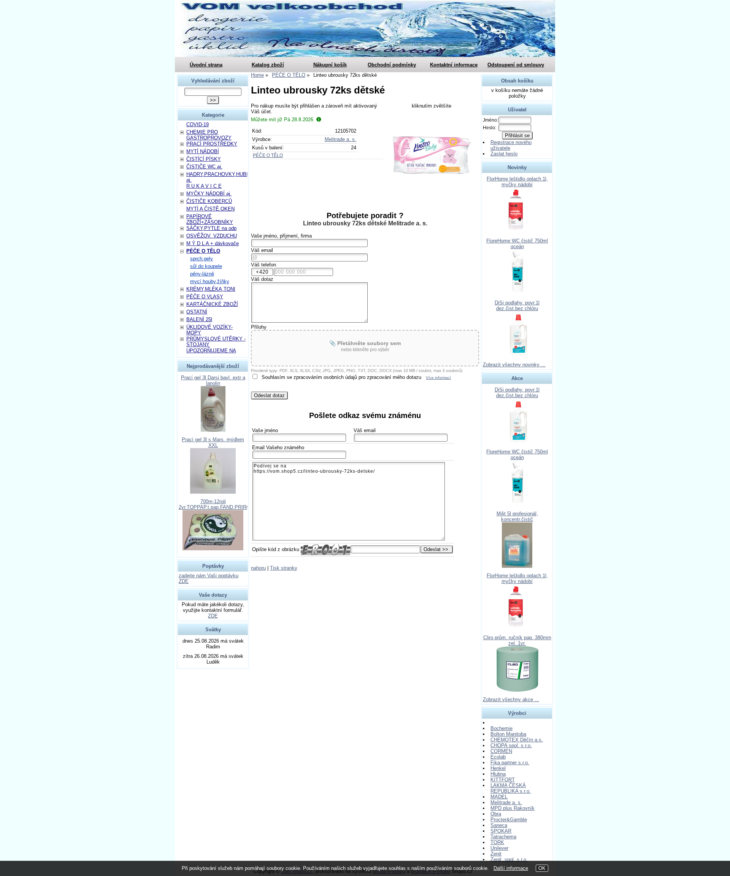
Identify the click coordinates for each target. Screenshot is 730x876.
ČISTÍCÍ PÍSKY (203, 159)
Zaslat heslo (503, 154)
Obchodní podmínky (392, 65)
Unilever (499, 848)
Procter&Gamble (508, 819)
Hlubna (498, 774)
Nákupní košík (330, 65)
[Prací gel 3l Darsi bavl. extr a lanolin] (213, 430)
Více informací (438, 377)
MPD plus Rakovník (512, 808)
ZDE (213, 616)
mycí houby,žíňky (209, 281)
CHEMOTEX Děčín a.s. (516, 740)
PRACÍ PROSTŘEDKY (211, 144)
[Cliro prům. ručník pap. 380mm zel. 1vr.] (517, 690)
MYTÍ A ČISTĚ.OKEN (210, 209)
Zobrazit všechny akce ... (511, 699)
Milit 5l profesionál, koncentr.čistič (517, 516)
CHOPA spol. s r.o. (511, 745)
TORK (497, 842)
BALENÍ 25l (199, 319)
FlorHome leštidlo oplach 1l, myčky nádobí (517, 181)
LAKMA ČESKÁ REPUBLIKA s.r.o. (510, 788)
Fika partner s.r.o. (509, 762)
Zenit (495, 854)
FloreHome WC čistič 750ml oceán (517, 243)
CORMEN (501, 751)
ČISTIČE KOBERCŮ (209, 201)
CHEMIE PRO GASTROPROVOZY (209, 135)
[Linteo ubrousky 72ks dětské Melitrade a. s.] (431, 155)
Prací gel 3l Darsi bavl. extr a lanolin (213, 380)
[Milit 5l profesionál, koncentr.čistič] (517, 566)
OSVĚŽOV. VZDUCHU (211, 236)
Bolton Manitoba (508, 734)
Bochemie (501, 728)
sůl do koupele (206, 266)
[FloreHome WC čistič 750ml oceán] (517, 293)
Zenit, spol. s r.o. (509, 859)
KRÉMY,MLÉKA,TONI (210, 289)
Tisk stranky (283, 568)
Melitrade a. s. (340, 139)
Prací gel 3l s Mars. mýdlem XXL (213, 442)
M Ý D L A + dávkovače (212, 243)
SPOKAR (500, 831)
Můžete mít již (282, 119)
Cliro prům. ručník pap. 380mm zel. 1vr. (517, 640)
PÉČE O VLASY (204, 296)
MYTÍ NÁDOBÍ (202, 151)
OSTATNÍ (196, 312)
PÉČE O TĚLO (268, 155)
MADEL (499, 797)
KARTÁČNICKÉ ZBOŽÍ (212, 304)
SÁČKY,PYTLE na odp (211, 228)
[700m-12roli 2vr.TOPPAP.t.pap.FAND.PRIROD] (212, 548)
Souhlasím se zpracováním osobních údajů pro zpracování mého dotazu (341, 377)
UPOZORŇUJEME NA (211, 350)
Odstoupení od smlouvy (515, 65)
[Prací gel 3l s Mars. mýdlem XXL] (213, 492)
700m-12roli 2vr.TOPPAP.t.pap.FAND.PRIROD (216, 504)
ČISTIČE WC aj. (204, 166)
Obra (495, 814)
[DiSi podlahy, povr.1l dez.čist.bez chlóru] (517, 355)
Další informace (511, 868)
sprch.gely (201, 258)
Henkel (498, 768)
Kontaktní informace (454, 65)
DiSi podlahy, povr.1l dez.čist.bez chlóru (517, 305)
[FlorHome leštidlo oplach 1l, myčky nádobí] (517, 231)
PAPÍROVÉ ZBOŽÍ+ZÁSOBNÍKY (209, 219)
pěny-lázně (202, 274)
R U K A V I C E (204, 186)
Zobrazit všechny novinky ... (514, 365)
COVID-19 (197, 124)
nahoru (258, 568)
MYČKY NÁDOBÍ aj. (209, 193)
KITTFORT (502, 780)
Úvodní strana (206, 65)
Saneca (498, 825)
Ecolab (498, 757)
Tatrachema (503, 837)
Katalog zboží (268, 65)
